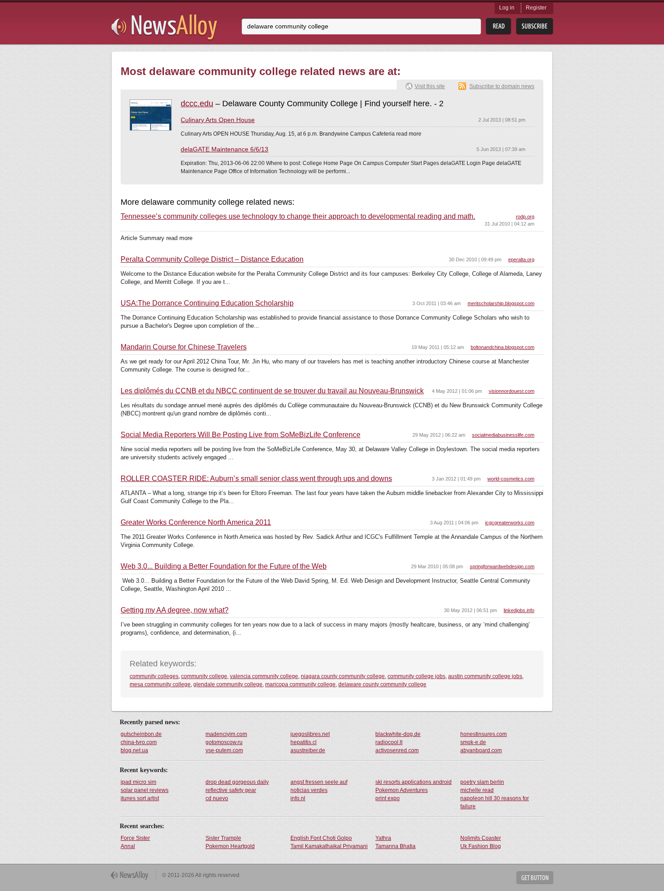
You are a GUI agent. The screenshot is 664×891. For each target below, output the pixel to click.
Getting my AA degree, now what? (175, 610)
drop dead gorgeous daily (237, 782)
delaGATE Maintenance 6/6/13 (224, 149)
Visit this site (430, 86)
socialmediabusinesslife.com (503, 435)
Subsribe (534, 26)
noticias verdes (308, 790)
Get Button (534, 877)
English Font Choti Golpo (321, 838)
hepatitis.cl (303, 742)
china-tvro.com (139, 742)
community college (204, 676)
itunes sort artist (140, 798)
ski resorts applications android (413, 782)
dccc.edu (197, 103)
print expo (387, 798)
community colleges (154, 676)
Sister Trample (223, 838)
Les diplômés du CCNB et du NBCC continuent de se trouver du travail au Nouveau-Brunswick (272, 391)
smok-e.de (473, 742)
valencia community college (264, 676)
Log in (506, 8)
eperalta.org (521, 259)
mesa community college (160, 684)
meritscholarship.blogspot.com (501, 303)
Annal (128, 846)
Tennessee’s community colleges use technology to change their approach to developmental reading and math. (298, 216)
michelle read (477, 790)
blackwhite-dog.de (398, 734)
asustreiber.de (307, 750)
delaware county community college (382, 684)
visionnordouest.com (511, 391)
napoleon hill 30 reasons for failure (494, 802)
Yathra (383, 838)
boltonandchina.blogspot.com (502, 347)
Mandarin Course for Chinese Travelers (184, 347)
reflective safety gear (231, 790)
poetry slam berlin (482, 782)
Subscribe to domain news (501, 86)
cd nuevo (217, 798)
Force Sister (135, 838)
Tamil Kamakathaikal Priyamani (329, 846)
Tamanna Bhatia (395, 846)
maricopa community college (300, 684)
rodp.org (525, 216)
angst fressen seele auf (318, 782)
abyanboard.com (481, 750)
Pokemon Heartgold (230, 846)
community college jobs (416, 676)
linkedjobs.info (519, 610)
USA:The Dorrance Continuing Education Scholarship (207, 303)
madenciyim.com (226, 734)
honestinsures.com (483, 734)
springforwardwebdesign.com (502, 566)
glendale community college (227, 684)
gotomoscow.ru (224, 742)
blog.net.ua (134, 750)
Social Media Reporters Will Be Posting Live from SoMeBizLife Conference (240, 434)
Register (536, 8)
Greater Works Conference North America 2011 (196, 522)
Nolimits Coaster (480, 838)
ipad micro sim (138, 782)
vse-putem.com (224, 750)
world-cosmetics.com (510, 478)
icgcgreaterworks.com (509, 522)
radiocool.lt (388, 742)
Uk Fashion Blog (480, 846)
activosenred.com (397, 750)
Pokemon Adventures (401, 790)
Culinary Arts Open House (218, 119)
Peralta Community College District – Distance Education (212, 259)
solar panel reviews (144, 790)
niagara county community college (343, 676)
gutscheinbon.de (141, 734)
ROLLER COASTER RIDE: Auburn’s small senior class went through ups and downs (256, 478)
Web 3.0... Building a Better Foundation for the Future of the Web (224, 566)
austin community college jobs (485, 676)
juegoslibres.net (310, 734)
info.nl (297, 798)
